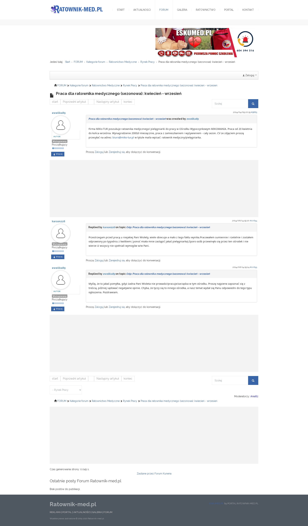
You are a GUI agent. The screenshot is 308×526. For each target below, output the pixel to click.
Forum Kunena (163, 473)
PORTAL (67, 512)
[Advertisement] (154, 187)
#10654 (253, 220)
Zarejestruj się (117, 152)
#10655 (253, 267)
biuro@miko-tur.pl (123, 137)
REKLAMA (55, 512)
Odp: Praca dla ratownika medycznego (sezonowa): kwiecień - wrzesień (168, 227)
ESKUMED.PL (216, 503)
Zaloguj (99, 152)
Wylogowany (60, 141)
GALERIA (97, 512)
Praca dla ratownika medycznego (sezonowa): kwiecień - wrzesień (127, 118)
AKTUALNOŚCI (81, 512)
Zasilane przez (145, 473)
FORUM (108, 512)
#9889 (254, 112)
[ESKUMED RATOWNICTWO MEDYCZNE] (205, 42)
